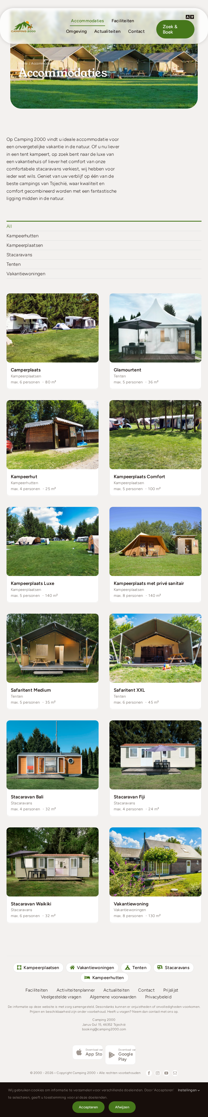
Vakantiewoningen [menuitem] (25, 273)
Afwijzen (122, 1107)
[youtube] (166, 1073)
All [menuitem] (9, 226)
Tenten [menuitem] (13, 264)
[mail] (175, 1073)
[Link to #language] (190, 17)
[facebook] (149, 1073)
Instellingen (188, 1090)
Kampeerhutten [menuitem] (22, 235)
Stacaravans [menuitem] (19, 254)
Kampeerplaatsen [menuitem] (24, 245)
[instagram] (158, 1073)
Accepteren (88, 1107)
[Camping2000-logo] (23, 21)
